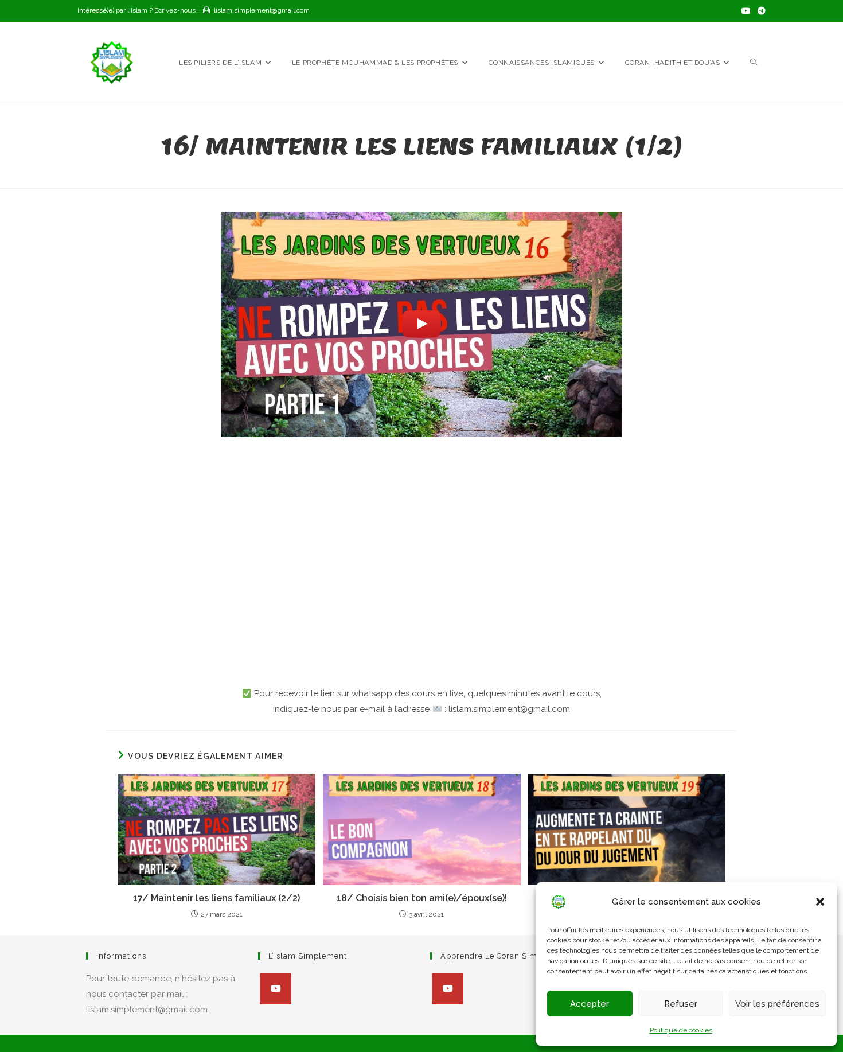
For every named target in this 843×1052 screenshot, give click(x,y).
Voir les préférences (777, 1004)
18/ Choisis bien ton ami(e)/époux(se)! (422, 898)
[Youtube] (275, 988)
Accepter (589, 1004)
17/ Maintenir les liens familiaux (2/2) (216, 898)
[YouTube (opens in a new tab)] (746, 11)
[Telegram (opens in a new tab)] (760, 11)
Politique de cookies (681, 1030)
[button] (820, 901)
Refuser (680, 1004)
